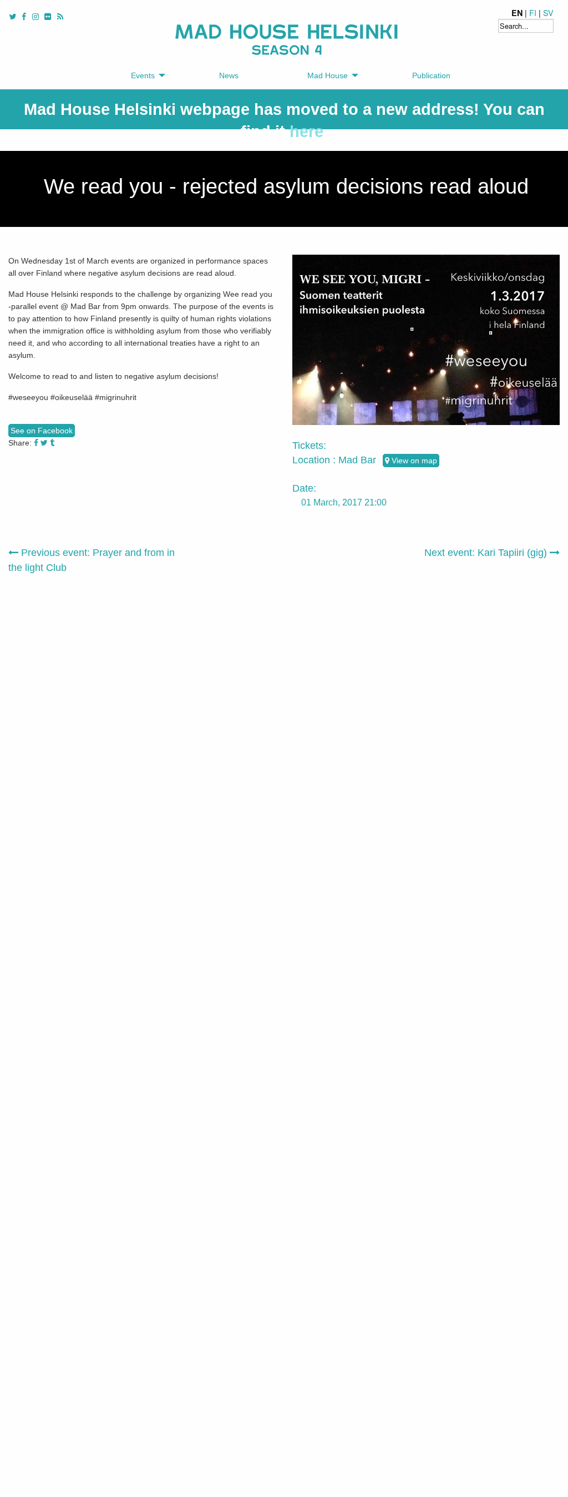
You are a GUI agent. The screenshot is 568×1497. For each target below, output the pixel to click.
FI (532, 12)
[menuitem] (145, 75)
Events (143, 75)
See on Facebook (42, 430)
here (306, 131)
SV (548, 12)
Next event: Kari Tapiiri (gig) (487, 552)
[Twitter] (44, 442)
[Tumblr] (52, 442)
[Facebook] (36, 442)
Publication (431, 75)
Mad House (327, 75)
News (229, 75)
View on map (413, 460)
